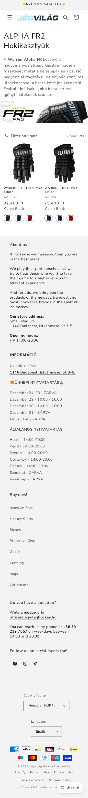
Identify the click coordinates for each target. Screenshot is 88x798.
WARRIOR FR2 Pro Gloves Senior (23, 190)
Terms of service (33, 780)
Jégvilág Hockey (41, 766)
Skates (15, 529)
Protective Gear (22, 540)
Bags (14, 574)
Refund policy (39, 772)
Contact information (35, 787)
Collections (19, 585)
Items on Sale (21, 507)
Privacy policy (63, 772)
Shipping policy (60, 780)
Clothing (17, 563)
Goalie (15, 551)
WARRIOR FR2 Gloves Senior (60, 190)
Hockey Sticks (21, 518)
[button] (9, 17)
